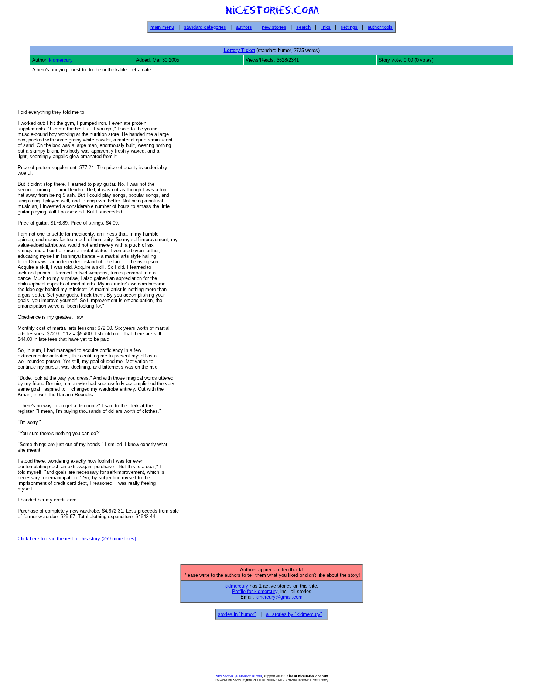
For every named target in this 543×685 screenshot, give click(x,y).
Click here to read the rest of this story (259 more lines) (77, 538)
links (326, 27)
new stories (274, 27)
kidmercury (61, 60)
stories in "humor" (237, 614)
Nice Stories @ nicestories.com (238, 676)
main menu (162, 27)
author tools (380, 27)
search (303, 27)
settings (349, 27)
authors (244, 27)
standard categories (205, 27)
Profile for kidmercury (254, 591)
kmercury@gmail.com (279, 597)
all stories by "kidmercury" (294, 614)
